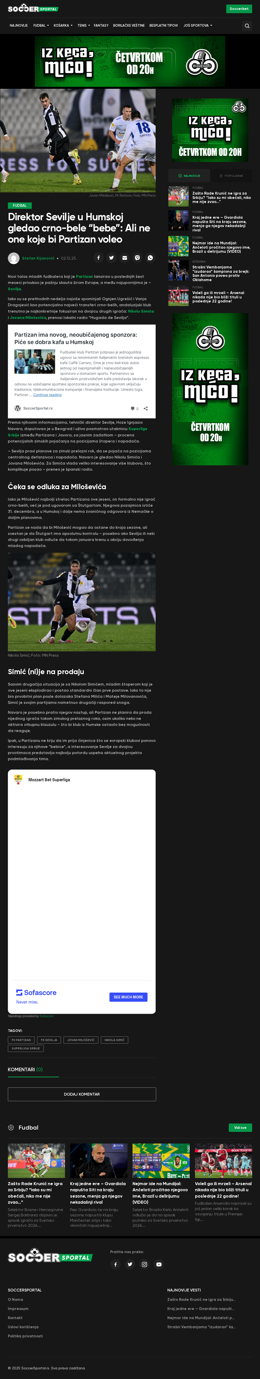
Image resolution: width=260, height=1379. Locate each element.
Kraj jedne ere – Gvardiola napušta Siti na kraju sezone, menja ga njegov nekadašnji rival (219, 223)
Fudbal (39, 25)
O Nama (15, 1299)
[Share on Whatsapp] (150, 259)
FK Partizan (21, 1040)
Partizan (85, 276)
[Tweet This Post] (111, 259)
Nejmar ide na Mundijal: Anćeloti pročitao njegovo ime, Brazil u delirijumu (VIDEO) (221, 247)
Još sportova (196, 25)
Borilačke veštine (129, 25)
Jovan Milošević (80, 1040)
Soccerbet (239, 9)
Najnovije (19, 25)
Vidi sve (240, 1128)
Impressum (18, 1308)
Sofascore (47, 1016)
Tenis (82, 25)
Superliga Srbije (26, 1048)
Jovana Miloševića (27, 317)
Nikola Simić (114, 1040)
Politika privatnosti (25, 1336)
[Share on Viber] (137, 259)
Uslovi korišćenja (23, 1327)
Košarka (61, 25)
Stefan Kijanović (38, 258)
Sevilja (14, 288)
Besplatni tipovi (164, 25)
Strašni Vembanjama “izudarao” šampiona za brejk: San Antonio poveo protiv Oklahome (220, 273)
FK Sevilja (49, 1040)
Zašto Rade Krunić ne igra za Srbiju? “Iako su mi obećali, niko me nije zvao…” (221, 197)
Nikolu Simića (141, 311)
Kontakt (15, 1318)
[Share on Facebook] (98, 259)
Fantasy (101, 25)
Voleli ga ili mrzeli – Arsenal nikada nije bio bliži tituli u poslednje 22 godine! (218, 297)
